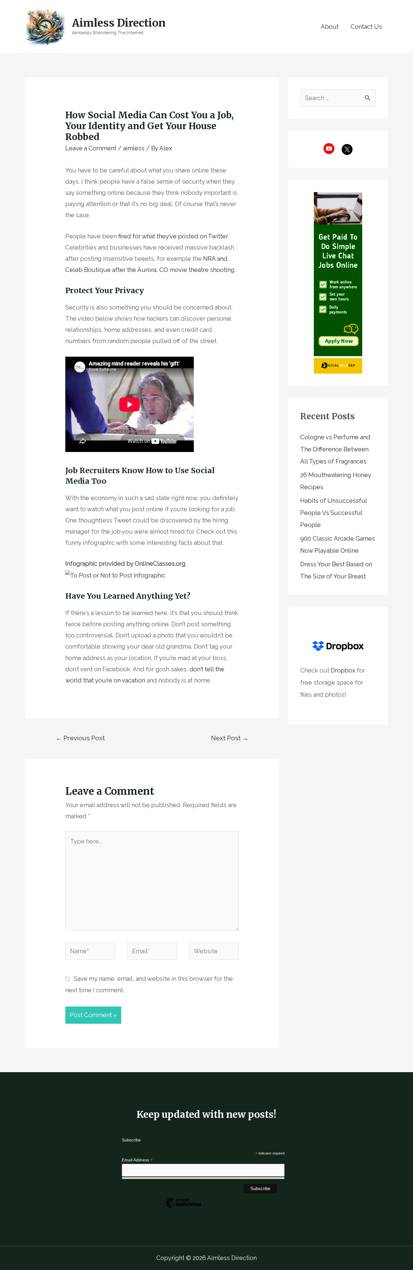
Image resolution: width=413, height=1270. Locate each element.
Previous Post (80, 738)
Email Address (137, 1160)
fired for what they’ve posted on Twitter (172, 236)
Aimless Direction (119, 23)
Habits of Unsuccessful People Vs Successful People (333, 513)
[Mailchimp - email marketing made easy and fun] (183, 1207)
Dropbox (343, 670)
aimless (134, 148)
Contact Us (366, 26)
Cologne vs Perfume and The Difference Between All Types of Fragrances (335, 449)
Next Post (230, 738)
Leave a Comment (90, 148)
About (330, 26)
